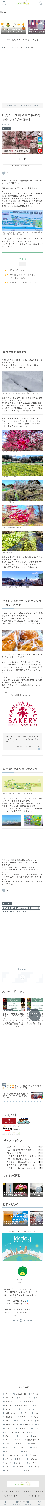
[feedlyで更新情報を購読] (27, 1320)
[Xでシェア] (20, 159)
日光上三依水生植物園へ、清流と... (22, 1156)
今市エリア (23, 908)
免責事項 (39, 1491)
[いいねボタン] (4, 173)
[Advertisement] (22, 77)
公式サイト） (30, 860)
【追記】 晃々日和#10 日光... (19, 1147)
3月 (6, 908)
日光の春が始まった (19, 270)
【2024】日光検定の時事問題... (20, 1150)
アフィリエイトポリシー (33, 1495)
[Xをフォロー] (17, 1320)
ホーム (4, 1491)
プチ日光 (8, 904)
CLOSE (22, 264)
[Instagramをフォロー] (20, 1320)
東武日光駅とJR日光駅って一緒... (21, 1165)
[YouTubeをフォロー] (24, 1320)
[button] (41, 27)
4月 (13, 908)
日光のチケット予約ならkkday (23, 1231)
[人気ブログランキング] (23, 1122)
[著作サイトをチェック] (13, 1320)
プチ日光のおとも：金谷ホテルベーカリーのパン (24, 276)
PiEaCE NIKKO (14, 1153)
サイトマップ (28, 1491)
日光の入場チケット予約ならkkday (23, 40)
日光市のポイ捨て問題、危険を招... (22, 1168)
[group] (13, 27)
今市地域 (35, 908)
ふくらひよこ (22, 1279)
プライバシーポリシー (12, 1495)
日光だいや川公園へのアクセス (24, 282)
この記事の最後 (23, 206)
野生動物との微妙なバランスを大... (22, 1162)
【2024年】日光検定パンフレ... (20, 1159)
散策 (6, 912)
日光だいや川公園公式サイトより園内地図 (16, 794)
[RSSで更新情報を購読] (31, 1320)
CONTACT (15, 1491)
